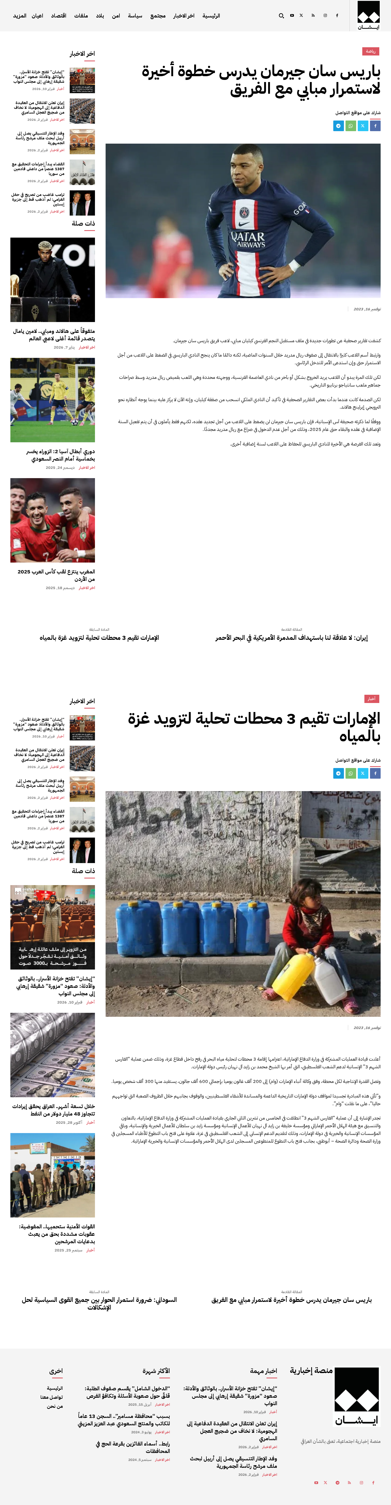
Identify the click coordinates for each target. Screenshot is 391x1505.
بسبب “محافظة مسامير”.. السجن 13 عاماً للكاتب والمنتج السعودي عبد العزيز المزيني (124, 1419)
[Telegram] (338, 126)
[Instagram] (325, 15)
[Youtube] (292, 15)
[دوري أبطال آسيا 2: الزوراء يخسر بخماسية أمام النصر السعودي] (52, 400)
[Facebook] (337, 15)
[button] (281, 16)
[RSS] (313, 15)
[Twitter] (301, 15)
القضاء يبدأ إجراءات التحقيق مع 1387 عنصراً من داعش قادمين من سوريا (38, 169)
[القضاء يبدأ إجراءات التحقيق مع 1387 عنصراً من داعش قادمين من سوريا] (82, 172)
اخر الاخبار (57, 119)
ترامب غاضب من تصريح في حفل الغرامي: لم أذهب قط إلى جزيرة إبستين (37, 199)
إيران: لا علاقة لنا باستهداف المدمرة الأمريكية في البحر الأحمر (292, 638)
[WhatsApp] (351, 126)
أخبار (60, 89)
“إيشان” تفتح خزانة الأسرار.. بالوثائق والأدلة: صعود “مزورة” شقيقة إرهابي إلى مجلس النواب (38, 76)
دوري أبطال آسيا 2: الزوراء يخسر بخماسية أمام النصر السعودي (61, 455)
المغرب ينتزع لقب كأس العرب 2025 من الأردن (56, 575)
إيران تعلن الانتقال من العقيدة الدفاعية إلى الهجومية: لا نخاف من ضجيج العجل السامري (39, 107)
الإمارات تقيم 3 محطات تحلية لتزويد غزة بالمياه (99, 638)
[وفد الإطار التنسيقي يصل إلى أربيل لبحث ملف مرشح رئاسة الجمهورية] (82, 141)
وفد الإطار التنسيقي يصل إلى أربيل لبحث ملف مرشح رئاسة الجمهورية (40, 138)
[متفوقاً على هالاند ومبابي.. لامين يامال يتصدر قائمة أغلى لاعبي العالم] (52, 280)
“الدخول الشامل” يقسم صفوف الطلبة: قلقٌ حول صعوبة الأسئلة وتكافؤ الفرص (127, 1392)
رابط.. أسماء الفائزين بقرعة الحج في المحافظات (133, 1447)
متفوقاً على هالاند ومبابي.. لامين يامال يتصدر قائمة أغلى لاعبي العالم (54, 334)
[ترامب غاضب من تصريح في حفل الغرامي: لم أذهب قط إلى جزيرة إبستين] (82, 203)
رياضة (371, 51)
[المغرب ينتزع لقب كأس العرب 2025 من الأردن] (52, 520)
